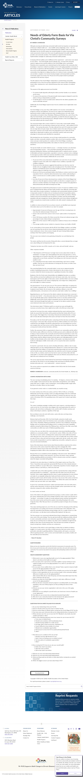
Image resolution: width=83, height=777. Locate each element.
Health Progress (7, 20)
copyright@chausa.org (55, 681)
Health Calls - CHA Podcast (42, 734)
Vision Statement (27, 733)
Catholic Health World (11, 36)
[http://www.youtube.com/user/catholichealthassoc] (79, 729)
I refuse (75, 773)
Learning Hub (54, 735)
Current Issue (9, 42)
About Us (25, 731)
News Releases (41, 731)
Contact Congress (55, 738)
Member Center (55, 731)
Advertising (8, 46)
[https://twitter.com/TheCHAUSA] (73, 729)
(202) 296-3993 (9, 734)
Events (53, 733)
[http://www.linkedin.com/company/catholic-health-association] (68, 729)
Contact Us (26, 738)
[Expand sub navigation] (21, 36)
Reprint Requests (9, 60)
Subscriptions (9, 48)
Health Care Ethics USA (11, 57)
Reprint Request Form (64, 709)
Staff (7, 53)
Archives (8, 44)
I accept (62, 773)
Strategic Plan (26, 735)
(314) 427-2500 (9, 743)
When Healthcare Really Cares (43, 742)
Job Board (53, 740)
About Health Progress (11, 50)
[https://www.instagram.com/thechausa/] (76, 729)
